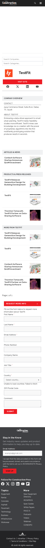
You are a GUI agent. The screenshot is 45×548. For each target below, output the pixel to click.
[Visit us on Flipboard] (27, 483)
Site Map (32, 541)
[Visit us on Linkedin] (27, 86)
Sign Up (9, 471)
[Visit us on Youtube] (37, 86)
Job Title (8, 365)
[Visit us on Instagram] (12, 483)
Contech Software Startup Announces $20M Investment (13, 160)
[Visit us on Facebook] (7, 86)
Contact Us (10, 539)
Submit (10, 411)
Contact (8, 103)
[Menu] (40, 3)
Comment (8, 398)
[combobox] (22, 59)
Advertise (21, 539)
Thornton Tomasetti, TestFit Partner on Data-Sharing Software (15, 213)
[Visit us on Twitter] (17, 86)
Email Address (10, 335)
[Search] (35, 3)
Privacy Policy (33, 539)
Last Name (9, 325)
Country (8, 375)
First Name (9, 314)
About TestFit (11, 115)
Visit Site (22, 82)
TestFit (7, 195)
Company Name (11, 355)
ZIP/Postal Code (11, 388)
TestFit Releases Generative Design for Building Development (15, 182)
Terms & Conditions (19, 541)
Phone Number (10, 345)
